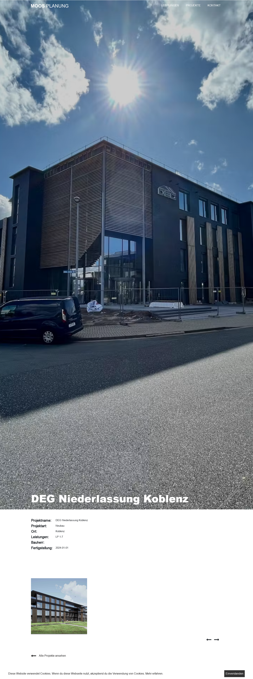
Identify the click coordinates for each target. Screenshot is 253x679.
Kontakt (214, 5)
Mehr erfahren (153, 673)
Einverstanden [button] (234, 673)
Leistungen (170, 5)
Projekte (193, 5)
